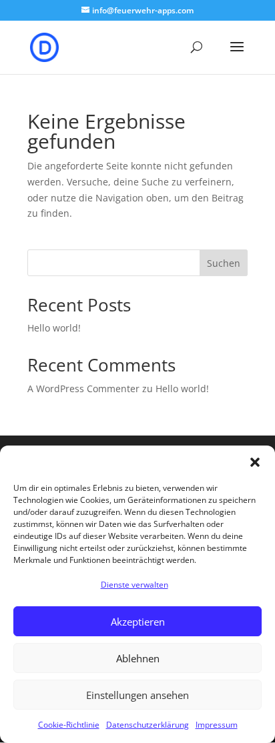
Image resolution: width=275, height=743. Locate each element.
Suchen (223, 263)
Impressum (217, 724)
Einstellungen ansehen (137, 695)
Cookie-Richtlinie (68, 724)
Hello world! (54, 327)
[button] (255, 462)
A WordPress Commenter (83, 388)
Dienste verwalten (134, 584)
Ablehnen (138, 658)
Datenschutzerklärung (147, 724)
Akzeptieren (138, 621)
